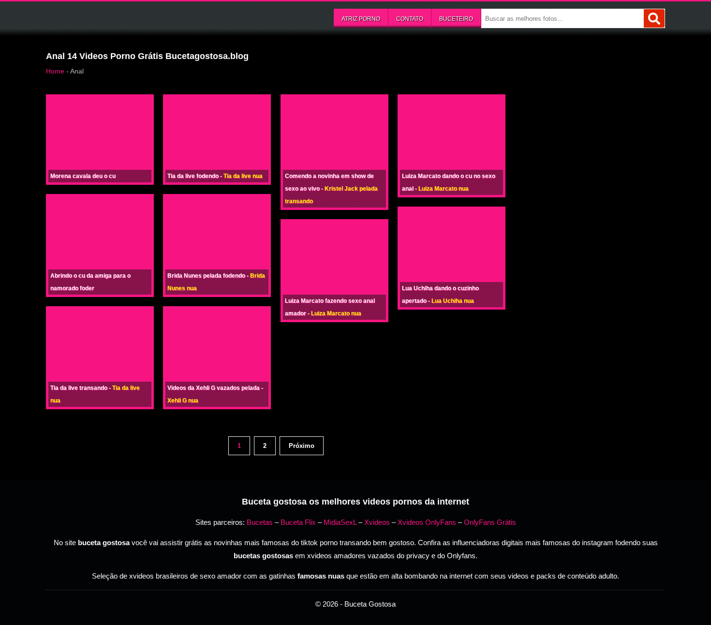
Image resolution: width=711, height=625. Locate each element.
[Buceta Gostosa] (118, 17)
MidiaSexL (340, 522)
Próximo (301, 445)
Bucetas (260, 522)
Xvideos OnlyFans (427, 522)
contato (409, 18)
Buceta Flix (298, 522)
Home (55, 71)
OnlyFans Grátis (490, 522)
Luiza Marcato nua (336, 313)
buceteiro (456, 18)
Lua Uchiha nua (452, 301)
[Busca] (654, 18)
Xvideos (377, 522)
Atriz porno (360, 18)
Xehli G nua (182, 400)
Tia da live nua (243, 176)
